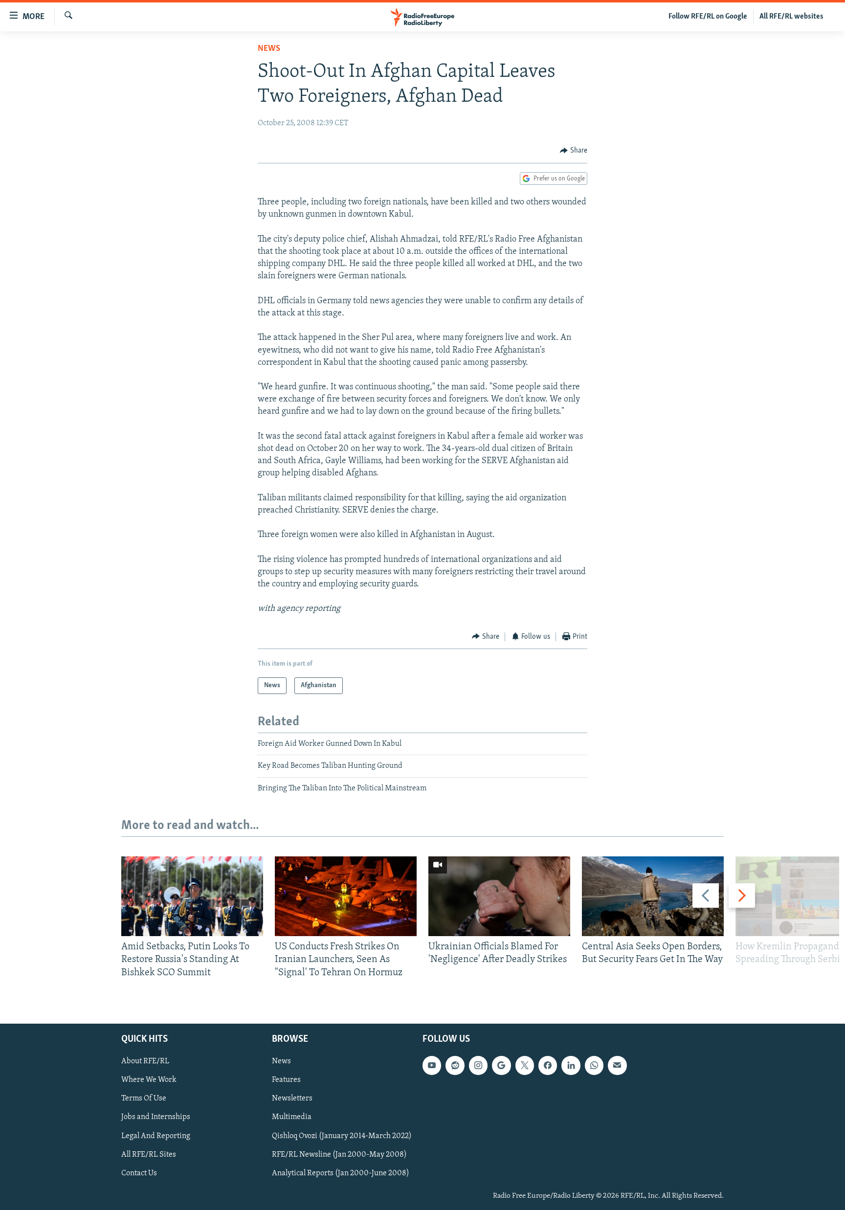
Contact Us (139, 1173)
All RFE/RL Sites (148, 1155)
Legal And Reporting (155, 1136)
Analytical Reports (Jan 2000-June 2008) (340, 1173)
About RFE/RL (145, 1061)
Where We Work (149, 1080)
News (269, 49)
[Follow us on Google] (501, 1065)
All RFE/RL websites (791, 17)
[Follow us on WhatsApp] (594, 1065)
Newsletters (292, 1099)
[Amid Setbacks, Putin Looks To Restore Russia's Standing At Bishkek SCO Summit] (192, 896)
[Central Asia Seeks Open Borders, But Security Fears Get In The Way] (653, 896)
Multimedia (291, 1117)
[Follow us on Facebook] (547, 1065)
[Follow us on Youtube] (431, 1065)
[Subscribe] (617, 1065)
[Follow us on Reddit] (454, 1065)
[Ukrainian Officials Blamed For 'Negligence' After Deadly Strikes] (499, 896)
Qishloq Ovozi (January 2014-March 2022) (342, 1136)
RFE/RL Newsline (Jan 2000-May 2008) (339, 1155)
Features (286, 1080)
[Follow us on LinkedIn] (570, 1065)
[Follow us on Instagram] (478, 1065)
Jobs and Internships (155, 1117)
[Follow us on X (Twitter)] (524, 1065)
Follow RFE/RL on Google (707, 17)
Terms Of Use (143, 1099)
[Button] (573, 150)
